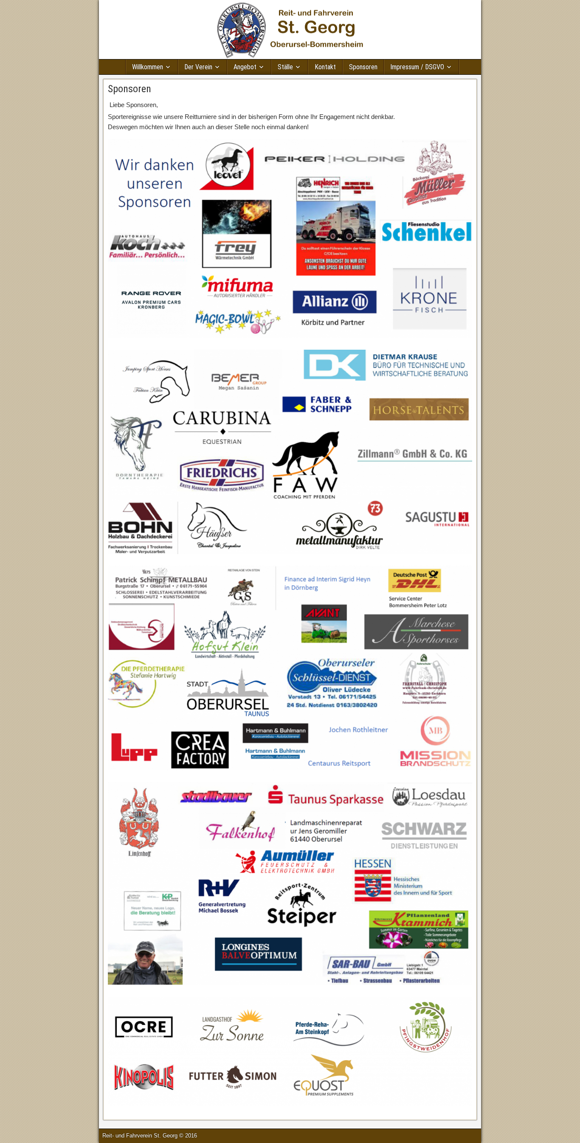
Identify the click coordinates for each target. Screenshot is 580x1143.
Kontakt (325, 67)
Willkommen (147, 67)
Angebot (245, 67)
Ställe (285, 67)
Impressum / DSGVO (417, 67)
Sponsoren (363, 67)
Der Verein (198, 67)
